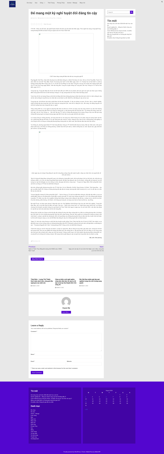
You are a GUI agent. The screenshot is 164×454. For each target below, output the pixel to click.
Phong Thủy (61, 3)
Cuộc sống (34, 415)
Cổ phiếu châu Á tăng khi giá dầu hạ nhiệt (118, 38)
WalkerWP (97, 451)
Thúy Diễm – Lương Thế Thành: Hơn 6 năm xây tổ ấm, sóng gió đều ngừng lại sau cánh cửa (42, 281)
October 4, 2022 (35, 285)
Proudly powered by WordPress (72, 451)
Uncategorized (35, 438)
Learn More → (66, 312)
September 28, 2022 (44, 18)
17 (86, 401)
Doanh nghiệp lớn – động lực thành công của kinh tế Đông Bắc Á (48, 396)
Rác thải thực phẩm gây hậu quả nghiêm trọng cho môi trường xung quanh (90, 281)
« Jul (86, 409)
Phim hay (33, 424)
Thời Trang (51, 3)
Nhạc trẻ (82, 3)
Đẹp (32, 417)
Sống (41, 3)
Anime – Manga (72, 3)
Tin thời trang (34, 435)
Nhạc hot (33, 419)
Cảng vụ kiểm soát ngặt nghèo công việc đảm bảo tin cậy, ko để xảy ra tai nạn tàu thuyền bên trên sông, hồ (65, 282)
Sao (36, 3)
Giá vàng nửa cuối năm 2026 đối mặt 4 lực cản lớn (44, 395)
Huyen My (34, 18)
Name (33, 354)
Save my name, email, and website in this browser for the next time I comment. (55, 368)
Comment (34, 331)
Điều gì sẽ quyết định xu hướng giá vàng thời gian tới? (45, 400)
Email (33, 361)
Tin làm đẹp (34, 433)
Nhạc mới (33, 420)
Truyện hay (34, 437)
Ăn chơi (33, 411)
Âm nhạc (29, 3)
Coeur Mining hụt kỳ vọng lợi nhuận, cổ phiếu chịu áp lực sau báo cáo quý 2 (51, 398)
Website (69, 361)
